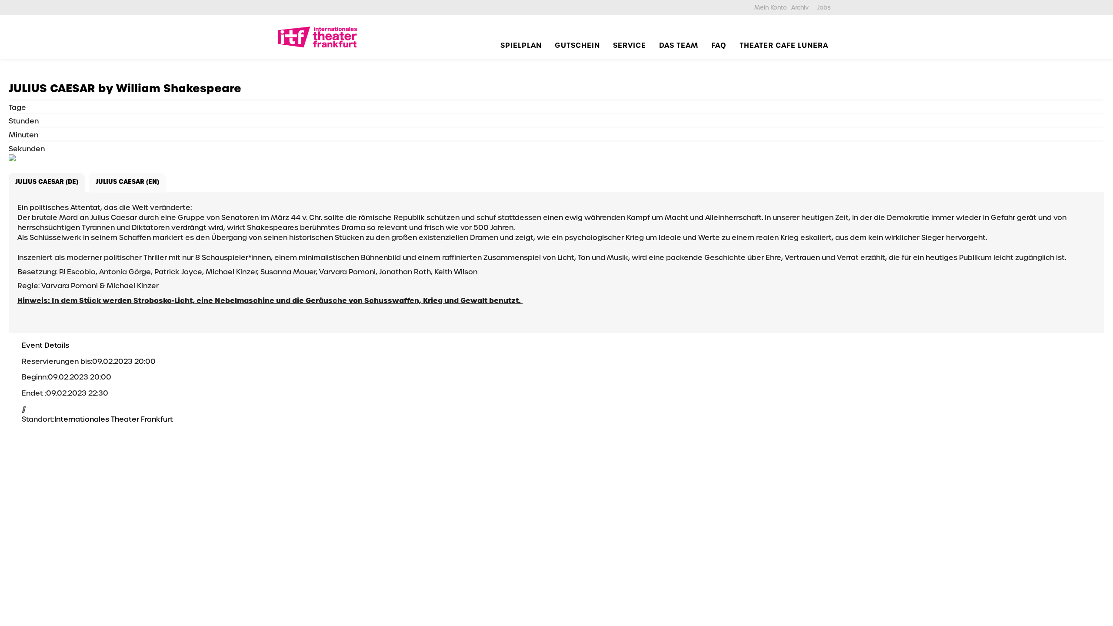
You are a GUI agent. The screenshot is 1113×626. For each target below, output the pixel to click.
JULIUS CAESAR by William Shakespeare (125, 88)
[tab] (47, 183)
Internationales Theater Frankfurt (113, 419)
